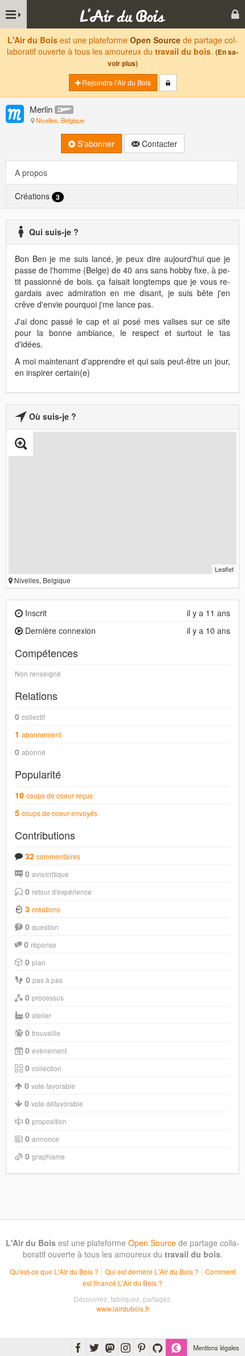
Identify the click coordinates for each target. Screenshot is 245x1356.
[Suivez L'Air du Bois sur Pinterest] (141, 1347)
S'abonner (95, 143)
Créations (37, 196)
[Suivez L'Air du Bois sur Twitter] (94, 1347)
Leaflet (224, 568)
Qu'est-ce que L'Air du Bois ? (54, 1271)
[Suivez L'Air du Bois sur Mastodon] (110, 1347)
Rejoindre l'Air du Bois (115, 82)
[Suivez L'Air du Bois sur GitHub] (157, 1347)
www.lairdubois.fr (122, 1308)
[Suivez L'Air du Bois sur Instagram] (125, 1347)
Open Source (155, 40)
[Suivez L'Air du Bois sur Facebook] (78, 1347)
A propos (31, 172)
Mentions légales (216, 1347)
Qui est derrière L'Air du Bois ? (152, 1271)
